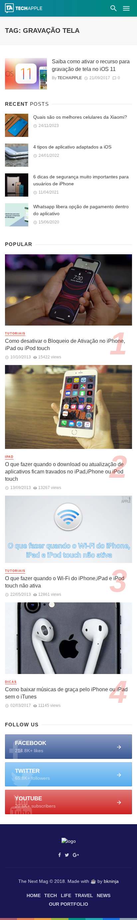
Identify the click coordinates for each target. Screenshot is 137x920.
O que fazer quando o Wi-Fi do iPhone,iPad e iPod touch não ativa (64, 582)
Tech (50, 895)
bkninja (111, 881)
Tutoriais (15, 333)
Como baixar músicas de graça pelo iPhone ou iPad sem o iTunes (66, 693)
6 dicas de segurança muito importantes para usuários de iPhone (81, 180)
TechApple (70, 78)
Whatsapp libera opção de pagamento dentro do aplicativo (81, 210)
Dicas (11, 682)
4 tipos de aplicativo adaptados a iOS (72, 147)
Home (34, 895)
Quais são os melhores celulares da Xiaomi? (80, 117)
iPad (9, 457)
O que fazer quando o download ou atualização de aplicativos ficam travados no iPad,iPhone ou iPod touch (64, 471)
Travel (84, 895)
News (103, 895)
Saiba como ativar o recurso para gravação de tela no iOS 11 (91, 65)
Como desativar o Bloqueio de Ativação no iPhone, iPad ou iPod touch (65, 344)
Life (66, 895)
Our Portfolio (68, 904)
